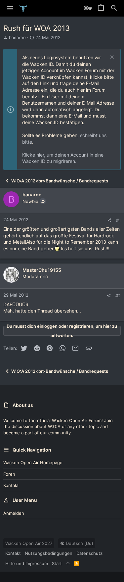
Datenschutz (89, 553)
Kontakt (11, 485)
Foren (9, 474)
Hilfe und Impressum (26, 563)
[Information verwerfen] (111, 57)
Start (57, 563)
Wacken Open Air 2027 (28, 543)
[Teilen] (109, 220)
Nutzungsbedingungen (48, 553)
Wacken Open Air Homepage (32, 462)
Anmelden (13, 513)
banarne (17, 37)
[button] (10, 8)
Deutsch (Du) (78, 543)
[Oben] (68, 563)
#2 (118, 295)
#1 (118, 220)
